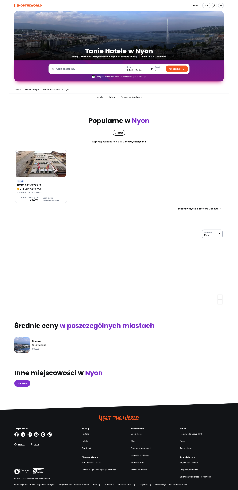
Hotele (85, 441)
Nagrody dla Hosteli (140, 455)
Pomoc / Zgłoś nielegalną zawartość (99, 469)
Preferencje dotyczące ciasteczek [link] (171, 484)
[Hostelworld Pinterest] (43, 434)
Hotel (20, 181)
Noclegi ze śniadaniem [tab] (131, 97)
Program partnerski (189, 469)
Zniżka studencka (139, 469)
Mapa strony (145, 484)
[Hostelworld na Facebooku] (16, 434)
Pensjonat (86, 448)
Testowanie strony (126, 484)
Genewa (22, 383)
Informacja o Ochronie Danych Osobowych (34, 484)
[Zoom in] (220, 297)
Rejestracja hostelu (189, 462)
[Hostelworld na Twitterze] (23, 434)
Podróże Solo (137, 462)
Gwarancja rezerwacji (141, 448)
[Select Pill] (214, 5)
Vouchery (109, 484)
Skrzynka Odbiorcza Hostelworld (195, 477)
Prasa (182, 441)
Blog (133, 441)
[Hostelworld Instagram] (30, 434)
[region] (119, 266)
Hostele (85, 434)
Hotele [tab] (112, 97)
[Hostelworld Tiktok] (49, 434)
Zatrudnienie (186, 448)
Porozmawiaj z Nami (91, 462)
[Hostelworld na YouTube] (36, 434)
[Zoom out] (220, 301)
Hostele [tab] (99, 97)
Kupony (96, 484)
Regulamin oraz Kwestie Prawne (74, 484)
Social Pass (136, 434)
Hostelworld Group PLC (191, 434)
